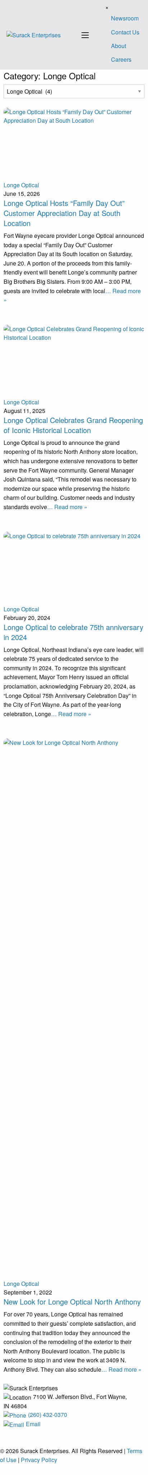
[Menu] (85, 35)
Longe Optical (21, 185)
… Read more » (67, 507)
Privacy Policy (39, 1460)
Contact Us (125, 32)
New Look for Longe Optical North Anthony (72, 1301)
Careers (121, 59)
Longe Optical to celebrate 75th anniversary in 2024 (73, 632)
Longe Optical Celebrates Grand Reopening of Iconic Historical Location (73, 425)
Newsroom (125, 18)
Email (33, 1424)
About (118, 46)
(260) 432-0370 (47, 1414)
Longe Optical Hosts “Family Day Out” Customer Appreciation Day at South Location (64, 213)
